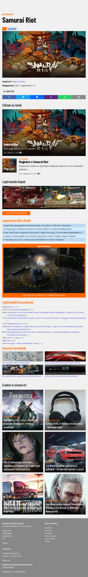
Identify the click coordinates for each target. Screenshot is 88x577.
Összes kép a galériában (16, 213)
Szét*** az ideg (13, 338)
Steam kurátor (50, 539)
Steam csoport (50, 536)
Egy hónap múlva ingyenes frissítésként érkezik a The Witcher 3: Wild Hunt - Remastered (37, 225)
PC (4, 29)
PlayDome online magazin (13, 523)
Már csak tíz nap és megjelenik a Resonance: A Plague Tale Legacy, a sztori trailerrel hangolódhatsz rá (42, 232)
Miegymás (6, 560)
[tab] (41, 207)
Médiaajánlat (7, 533)
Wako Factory (18, 81)
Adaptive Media (8, 567)
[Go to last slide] (5, 197)
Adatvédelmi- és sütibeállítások (13, 572)
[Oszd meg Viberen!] (51, 97)
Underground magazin (10, 553)
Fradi (9, 340)
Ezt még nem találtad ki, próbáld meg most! (44, 295)
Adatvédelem (7, 536)
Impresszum (6, 530)
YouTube (48, 530)
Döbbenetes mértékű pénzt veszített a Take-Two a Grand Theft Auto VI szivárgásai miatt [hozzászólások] (46, 318)
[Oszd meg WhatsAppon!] (65, 97)
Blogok (5, 543)
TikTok (47, 541)
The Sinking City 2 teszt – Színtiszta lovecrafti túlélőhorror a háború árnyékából (33, 240)
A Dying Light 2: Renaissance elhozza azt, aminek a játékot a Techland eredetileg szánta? (37, 229)
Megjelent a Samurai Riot (33, 162)
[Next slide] (82, 197)
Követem (10, 91)
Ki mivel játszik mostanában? (17, 310)
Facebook (48, 528)
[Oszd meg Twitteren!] (23, 97)
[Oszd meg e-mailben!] (79, 97)
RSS (3, 539)
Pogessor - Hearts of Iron (11, 556)
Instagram (48, 533)
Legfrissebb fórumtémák (17, 302)
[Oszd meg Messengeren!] (37, 97)
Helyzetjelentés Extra (14, 324)
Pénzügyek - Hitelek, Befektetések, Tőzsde (23, 343)
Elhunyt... (10, 307)
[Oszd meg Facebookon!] (9, 97)
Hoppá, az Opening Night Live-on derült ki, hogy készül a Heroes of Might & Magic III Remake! (39, 236)
